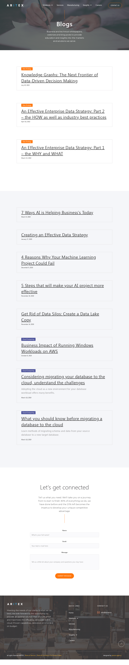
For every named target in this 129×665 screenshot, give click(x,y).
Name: (64, 530)
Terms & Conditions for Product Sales (49, 655)
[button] (48, 5)
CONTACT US (115, 5)
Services (60, 5)
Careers (99, 5)
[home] (15, 5)
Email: (64, 541)
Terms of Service (30, 655)
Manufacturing (73, 5)
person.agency (116, 655)
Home (71, 612)
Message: (64, 552)
